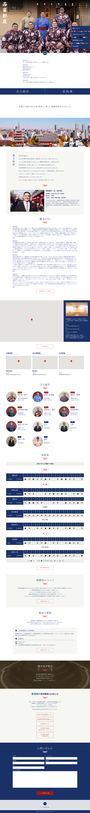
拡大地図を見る (45, 346)
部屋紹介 (44, 3)
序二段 (45, 484)
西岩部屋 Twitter (78, 40)
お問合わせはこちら (45, 601)
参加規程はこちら (45, 723)
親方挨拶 (37, 3)
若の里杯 (75, 46)
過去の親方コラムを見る (45, 291)
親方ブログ (76, 28)
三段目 (45, 469)
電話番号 (14, 760)
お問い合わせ (79, 6)
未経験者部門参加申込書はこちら (45, 719)
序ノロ (45, 533)
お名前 (14, 756)
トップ (17, 2)
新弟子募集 (65, 3)
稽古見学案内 (72, 3)
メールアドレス (49, 756)
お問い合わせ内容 (16, 770)
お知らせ (86, 5)
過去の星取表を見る (45, 567)
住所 (14, 765)
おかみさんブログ (79, 34)
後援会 (58, 2)
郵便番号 (47, 760)
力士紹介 (51, 3)
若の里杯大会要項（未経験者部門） (45, 735)
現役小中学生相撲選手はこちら (45, 714)
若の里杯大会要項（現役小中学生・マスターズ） (45, 729)
